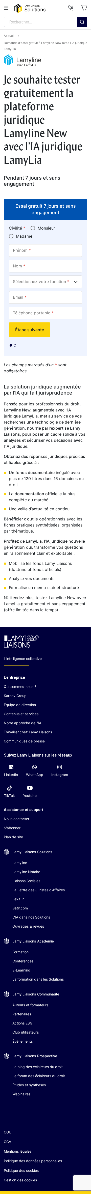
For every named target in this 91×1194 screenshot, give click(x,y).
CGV (7, 1142)
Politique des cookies (21, 1170)
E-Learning (21, 970)
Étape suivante (29, 329)
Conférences (22, 961)
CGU (7, 1132)
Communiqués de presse (24, 741)
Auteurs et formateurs (30, 1005)
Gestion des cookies (20, 1180)
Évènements (22, 1041)
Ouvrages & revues (28, 926)
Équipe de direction (20, 705)
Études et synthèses (29, 1085)
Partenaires (21, 1014)
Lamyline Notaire (26, 872)
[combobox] (45, 22)
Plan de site (13, 837)
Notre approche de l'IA (22, 723)
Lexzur (18, 899)
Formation (20, 952)
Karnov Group (15, 695)
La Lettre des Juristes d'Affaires (38, 890)
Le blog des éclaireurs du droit (37, 1067)
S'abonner (12, 828)
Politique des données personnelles (33, 1161)
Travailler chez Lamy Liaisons (28, 732)
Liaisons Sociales (26, 881)
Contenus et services (21, 714)
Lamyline (19, 862)
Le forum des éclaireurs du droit (38, 1076)
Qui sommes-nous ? (20, 686)
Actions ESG (22, 1023)
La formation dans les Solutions (38, 979)
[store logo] (30, 8)
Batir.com (20, 908)
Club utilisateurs (25, 1032)
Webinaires (21, 1094)
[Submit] (82, 32)
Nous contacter (16, 819)
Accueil (9, 36)
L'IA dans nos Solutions (31, 917)
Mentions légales (17, 1151)
